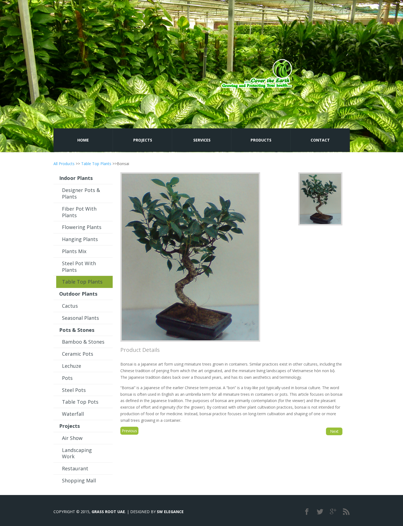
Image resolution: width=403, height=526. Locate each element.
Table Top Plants (96, 163)
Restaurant (75, 468)
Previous (129, 430)
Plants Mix (74, 251)
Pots (67, 378)
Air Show (72, 438)
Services (202, 140)
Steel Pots (74, 390)
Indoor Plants (76, 178)
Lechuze (71, 366)
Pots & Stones (76, 330)
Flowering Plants (81, 227)
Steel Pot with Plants (79, 266)
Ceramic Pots (77, 353)
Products (261, 140)
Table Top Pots (80, 401)
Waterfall (73, 414)
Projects (142, 140)
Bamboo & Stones (83, 341)
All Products (64, 163)
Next (334, 431)
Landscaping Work (77, 453)
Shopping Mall (79, 480)
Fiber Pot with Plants (79, 212)
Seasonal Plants (80, 318)
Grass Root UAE (108, 511)
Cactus (70, 305)
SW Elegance (170, 511)
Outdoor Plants (78, 293)
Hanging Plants (80, 239)
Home (83, 140)
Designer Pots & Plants (81, 193)
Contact (320, 140)
